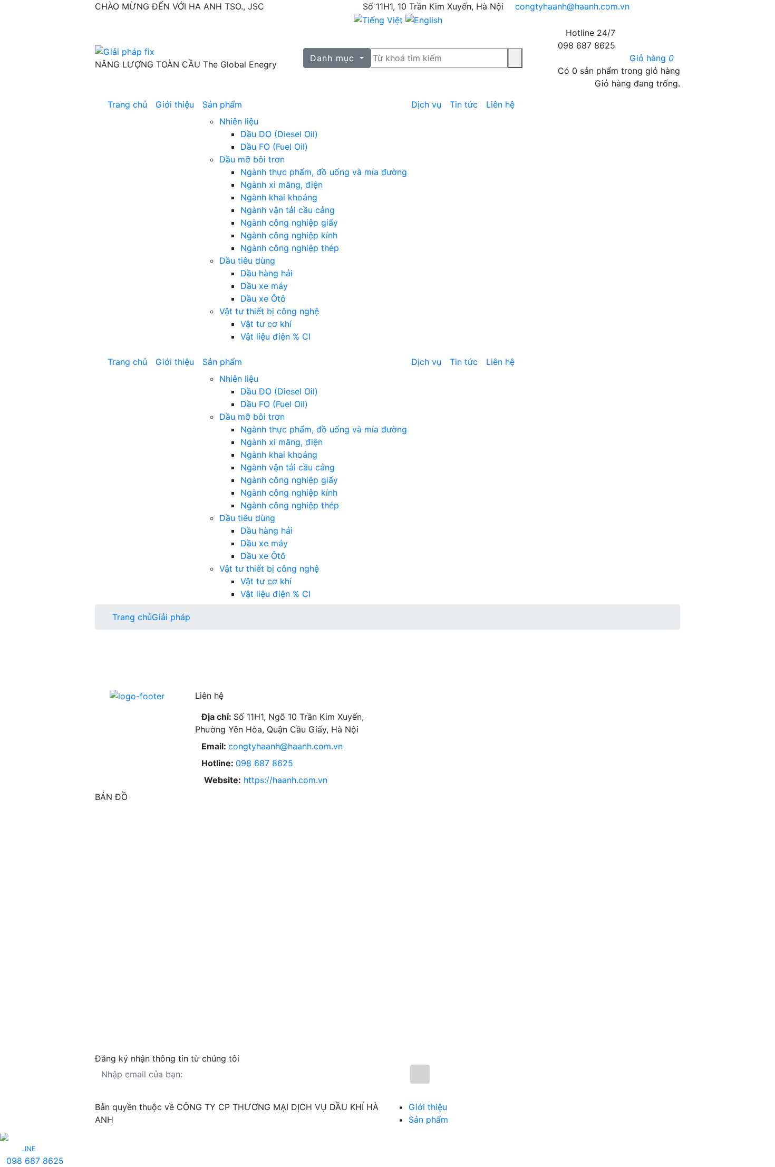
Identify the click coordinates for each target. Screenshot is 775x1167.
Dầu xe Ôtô (263, 298)
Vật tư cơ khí (266, 324)
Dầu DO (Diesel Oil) (279, 134)
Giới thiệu (175, 104)
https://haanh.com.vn (285, 780)
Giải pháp (171, 617)
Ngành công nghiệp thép (289, 248)
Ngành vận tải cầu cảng (287, 210)
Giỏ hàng (651, 58)
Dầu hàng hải (266, 273)
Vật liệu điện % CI (275, 336)
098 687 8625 (264, 763)
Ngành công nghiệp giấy (289, 222)
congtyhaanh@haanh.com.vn (572, 6)
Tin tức (464, 104)
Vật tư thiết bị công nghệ (269, 311)
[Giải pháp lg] (186, 51)
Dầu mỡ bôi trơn (252, 159)
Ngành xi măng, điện (281, 184)
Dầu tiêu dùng (247, 260)
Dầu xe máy (264, 286)
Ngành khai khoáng (278, 197)
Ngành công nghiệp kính (288, 235)
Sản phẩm (222, 104)
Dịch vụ (426, 104)
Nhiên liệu (238, 121)
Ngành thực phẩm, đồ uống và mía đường (323, 172)
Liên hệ (500, 104)
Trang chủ (127, 104)
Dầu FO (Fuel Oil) (274, 146)
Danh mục (333, 58)
